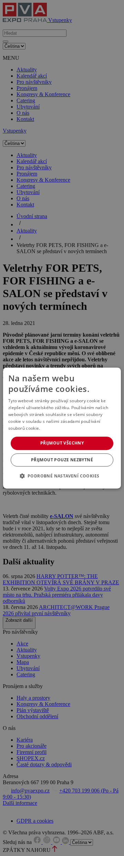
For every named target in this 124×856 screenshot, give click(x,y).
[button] (62, 476)
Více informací (55, 428)
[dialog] (62, 428)
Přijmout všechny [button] (62, 443)
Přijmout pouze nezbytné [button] (62, 460)
